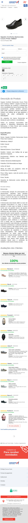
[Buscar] (25, 5)
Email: (3, 53)
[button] (11, 33)
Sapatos (16, 7)
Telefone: (20, 49)
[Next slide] (25, 19)
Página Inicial (3, 7)
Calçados (10, 7)
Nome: (3, 49)
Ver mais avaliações (14, 426)
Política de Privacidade (11, 515)
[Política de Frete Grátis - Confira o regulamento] (14, 443)
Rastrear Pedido (8, 469)
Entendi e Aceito (9, 519)
